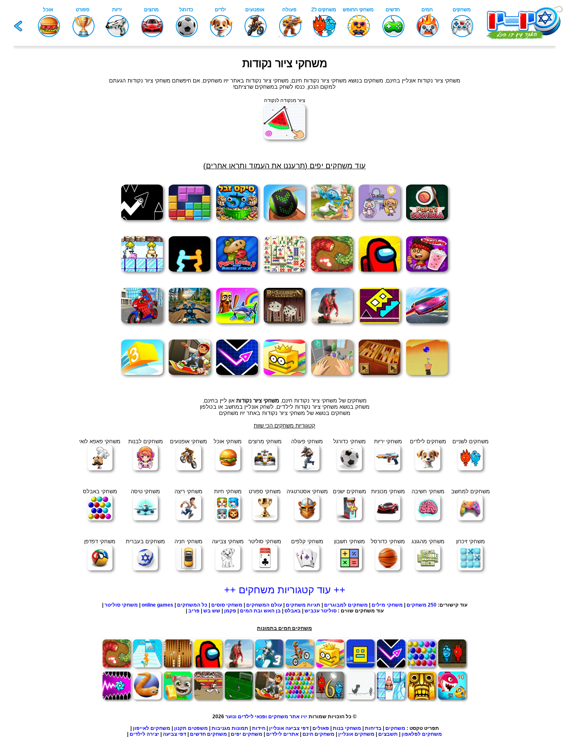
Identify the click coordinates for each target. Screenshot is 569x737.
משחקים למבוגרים (346, 605)
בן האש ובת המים (260, 611)
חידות (258, 728)
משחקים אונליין (356, 734)
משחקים (395, 728)
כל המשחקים (191, 605)
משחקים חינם (318, 734)
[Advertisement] (43, 188)
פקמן (230, 611)
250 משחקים (422, 605)
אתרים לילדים (282, 734)
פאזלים (320, 728)
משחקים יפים (246, 734)
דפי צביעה (174, 734)
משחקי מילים (387, 605)
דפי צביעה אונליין (289, 728)
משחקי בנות (347, 728)
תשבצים (388, 734)
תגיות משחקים (303, 605)
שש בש (211, 611)
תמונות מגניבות (230, 728)
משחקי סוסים (226, 605)
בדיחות (373, 728)
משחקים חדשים (208, 734)
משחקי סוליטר (121, 605)
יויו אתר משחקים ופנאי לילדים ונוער (266, 717)
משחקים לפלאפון (422, 734)
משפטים (198, 728)
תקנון (180, 728)
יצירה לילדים (144, 734)
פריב (194, 611)
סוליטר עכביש (320, 611)
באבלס (292, 611)
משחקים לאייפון (151, 728)
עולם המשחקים (263, 605)
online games (157, 605)
